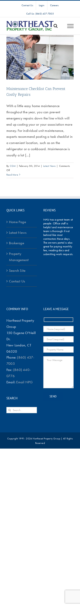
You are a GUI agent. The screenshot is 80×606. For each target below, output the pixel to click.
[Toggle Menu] (71, 26)
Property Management (19, 256)
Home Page (17, 221)
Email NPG (24, 382)
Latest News (49, 166)
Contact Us (17, 281)
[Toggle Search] (56, 26)
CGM (13, 166)
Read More (12, 174)
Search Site (17, 270)
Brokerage (16, 243)
